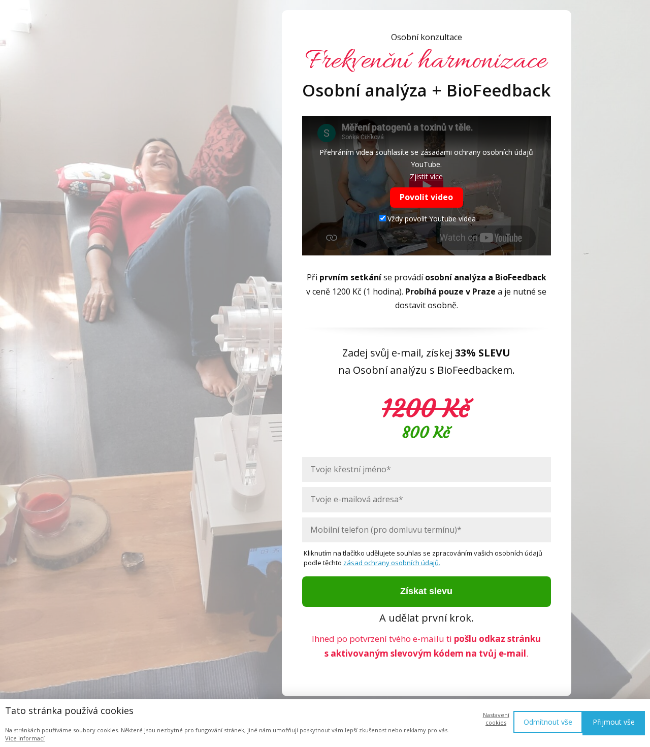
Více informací (25, 738)
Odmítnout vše (548, 722)
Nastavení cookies (496, 718)
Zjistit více (426, 176)
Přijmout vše (614, 722)
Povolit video (426, 197)
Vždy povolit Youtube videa (431, 218)
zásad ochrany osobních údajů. (391, 562)
